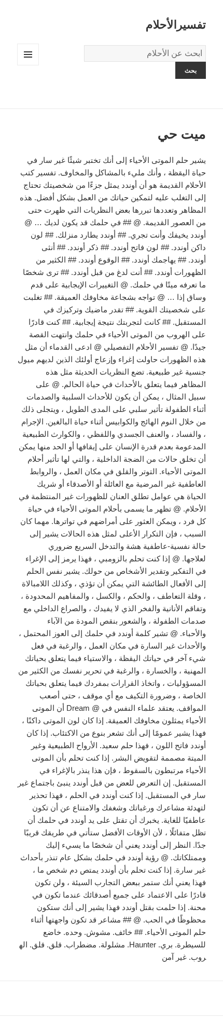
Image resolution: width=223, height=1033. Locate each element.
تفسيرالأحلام (176, 24)
